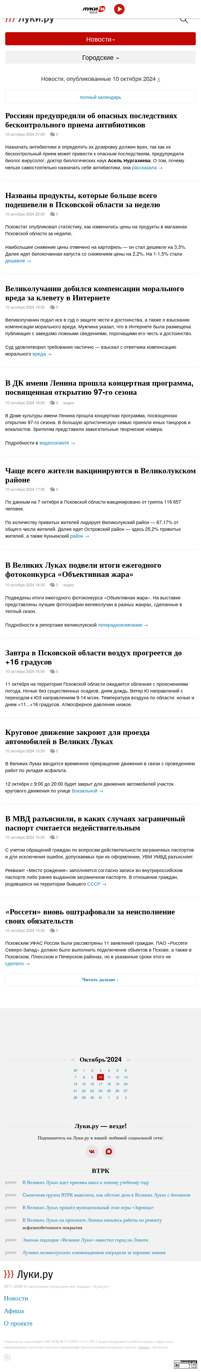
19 (117, 1083)
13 (125, 1077)
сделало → (17, 963)
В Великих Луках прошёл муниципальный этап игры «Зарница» (88, 1207)
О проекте (18, 1322)
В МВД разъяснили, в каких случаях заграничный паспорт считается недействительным (95, 822)
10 (100, 1077)
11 (109, 1077)
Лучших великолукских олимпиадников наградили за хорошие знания (94, 1252)
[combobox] (100, 57)
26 (117, 1090)
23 (92, 1090)
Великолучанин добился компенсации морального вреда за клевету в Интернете (94, 292)
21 (75, 1090)
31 (100, 1097)
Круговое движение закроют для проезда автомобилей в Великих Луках (77, 736)
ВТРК (100, 1170)
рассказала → (147, 167)
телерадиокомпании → (123, 624)
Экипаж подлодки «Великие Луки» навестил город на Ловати (85, 1239)
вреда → (42, 353)
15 (84, 1083)
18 (109, 1083)
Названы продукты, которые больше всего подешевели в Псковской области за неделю (82, 199)
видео (68, 402)
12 (117, 1077)
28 (75, 1097)
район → (79, 535)
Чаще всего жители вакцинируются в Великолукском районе (100, 474)
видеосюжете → (57, 442)
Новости (98, 38)
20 (125, 1083)
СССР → (97, 883)
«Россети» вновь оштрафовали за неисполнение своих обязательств (90, 916)
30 (75, 1070)
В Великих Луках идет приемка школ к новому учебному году (86, 1181)
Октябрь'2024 (101, 1059)
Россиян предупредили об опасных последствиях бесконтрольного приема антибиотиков (91, 119)
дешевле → (18, 260)
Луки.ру (143, 1347)
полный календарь (100, 96)
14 (75, 1083)
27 (125, 1090)
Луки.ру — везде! (101, 1125)
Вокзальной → (87, 790)
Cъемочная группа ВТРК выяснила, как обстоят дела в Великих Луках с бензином (106, 1194)
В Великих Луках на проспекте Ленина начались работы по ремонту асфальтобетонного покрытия (92, 1223)
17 (100, 1083)
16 (92, 1083)
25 (109, 1090)
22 (84, 1090)
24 (100, 1090)
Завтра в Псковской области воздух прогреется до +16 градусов (93, 657)
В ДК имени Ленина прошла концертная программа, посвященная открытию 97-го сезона (99, 387)
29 (84, 1097)
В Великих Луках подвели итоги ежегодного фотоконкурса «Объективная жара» (83, 569)
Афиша (14, 1310)
